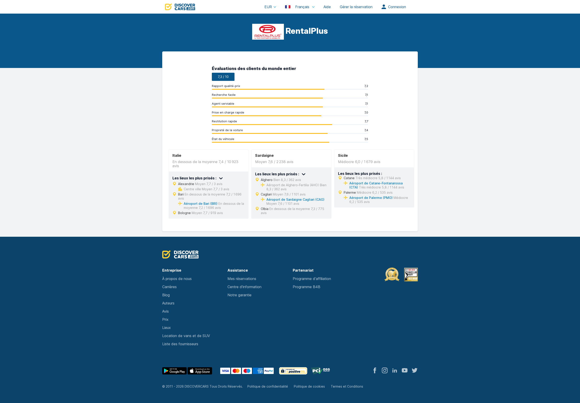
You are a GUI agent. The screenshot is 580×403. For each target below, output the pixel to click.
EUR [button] (268, 7)
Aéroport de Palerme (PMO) (371, 198)
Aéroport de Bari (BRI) (201, 203)
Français (302, 7)
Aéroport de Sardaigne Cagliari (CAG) (295, 199)
